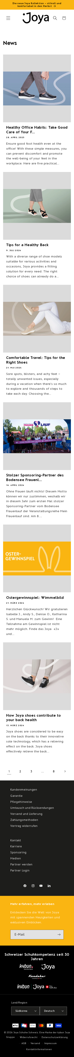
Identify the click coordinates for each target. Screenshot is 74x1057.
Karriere (16, 846)
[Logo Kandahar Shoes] (37, 977)
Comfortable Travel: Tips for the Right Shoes (35, 359)
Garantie (16, 795)
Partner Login (19, 870)
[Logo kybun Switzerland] (26, 967)
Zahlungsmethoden (24, 819)
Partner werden (21, 864)
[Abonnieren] (59, 934)
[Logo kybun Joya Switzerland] (37, 987)
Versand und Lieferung (26, 813)
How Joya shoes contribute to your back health (33, 717)
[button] (8, 18)
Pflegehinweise (21, 801)
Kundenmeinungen (23, 789)
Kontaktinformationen (39, 1049)
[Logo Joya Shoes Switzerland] (48, 967)
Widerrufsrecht (29, 1037)
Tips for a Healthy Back (27, 244)
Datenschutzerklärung (55, 1037)
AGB (24, 1043)
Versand (35, 1043)
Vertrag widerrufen (24, 825)
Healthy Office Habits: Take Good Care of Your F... (37, 129)
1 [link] (9, 771)
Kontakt (15, 840)
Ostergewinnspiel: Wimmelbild (35, 597)
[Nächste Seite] (65, 771)
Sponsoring (18, 852)
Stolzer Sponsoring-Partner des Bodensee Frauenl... (35, 477)
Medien (15, 858)
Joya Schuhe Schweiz (25, 1032)
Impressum (50, 1043)
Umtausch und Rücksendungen (32, 807)
